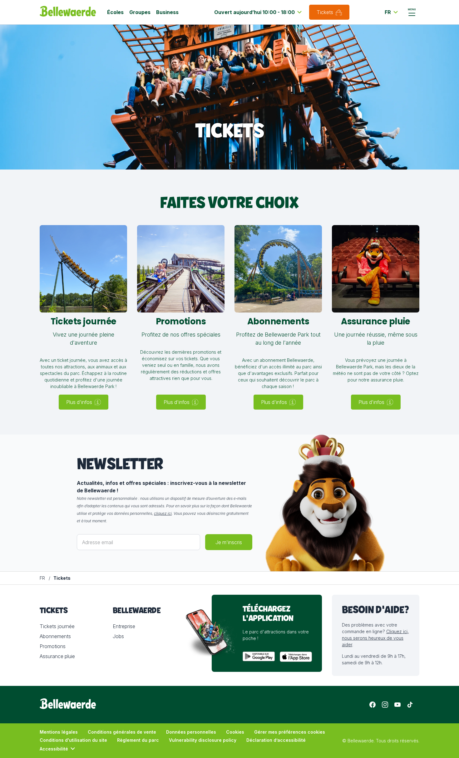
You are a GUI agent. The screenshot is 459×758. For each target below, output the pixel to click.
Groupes (140, 12)
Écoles (115, 12)
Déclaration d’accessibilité (276, 740)
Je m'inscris (228, 542)
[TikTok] (410, 704)
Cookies (235, 732)
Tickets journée (57, 626)
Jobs (118, 636)
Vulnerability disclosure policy (202, 740)
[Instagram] (385, 704)
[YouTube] (397, 704)
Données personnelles (191, 732)
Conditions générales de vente (122, 732)
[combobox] (259, 12)
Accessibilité (54, 748)
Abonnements (55, 636)
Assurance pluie (57, 656)
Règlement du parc (138, 740)
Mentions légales (59, 732)
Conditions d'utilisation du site (73, 740)
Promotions (53, 646)
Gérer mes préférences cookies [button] (289, 732)
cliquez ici (163, 513)
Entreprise (124, 626)
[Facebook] (372, 704)
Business (167, 12)
